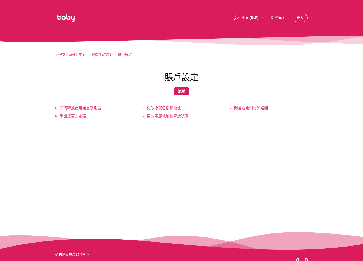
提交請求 (277, 18)
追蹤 (181, 91)
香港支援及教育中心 (70, 54)
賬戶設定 (125, 54)
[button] (236, 18)
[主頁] (65, 17)
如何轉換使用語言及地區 (80, 108)
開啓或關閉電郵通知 (251, 108)
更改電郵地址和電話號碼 (167, 116)
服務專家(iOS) (102, 54)
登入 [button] (300, 18)
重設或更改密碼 (73, 116)
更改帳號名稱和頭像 (164, 108)
